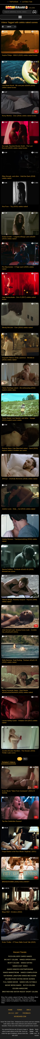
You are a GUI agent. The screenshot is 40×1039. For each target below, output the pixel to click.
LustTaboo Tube (27, 2)
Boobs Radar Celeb (32, 1031)
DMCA (29, 1010)
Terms (19, 1010)
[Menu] (20, 17)
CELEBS (32, 8)
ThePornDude (13, 2)
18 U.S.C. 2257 (13, 1013)
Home (10, 1010)
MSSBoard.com (20, 1016)
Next (25, 759)
